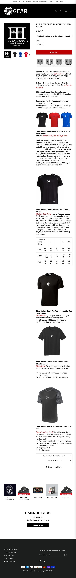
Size (38, 41)
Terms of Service (9, 561)
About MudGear (9, 555)
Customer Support (10, 552)
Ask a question (54, 460)
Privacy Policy (8, 558)
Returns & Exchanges (11, 549)
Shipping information (54, 456)
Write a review (38, 525)
